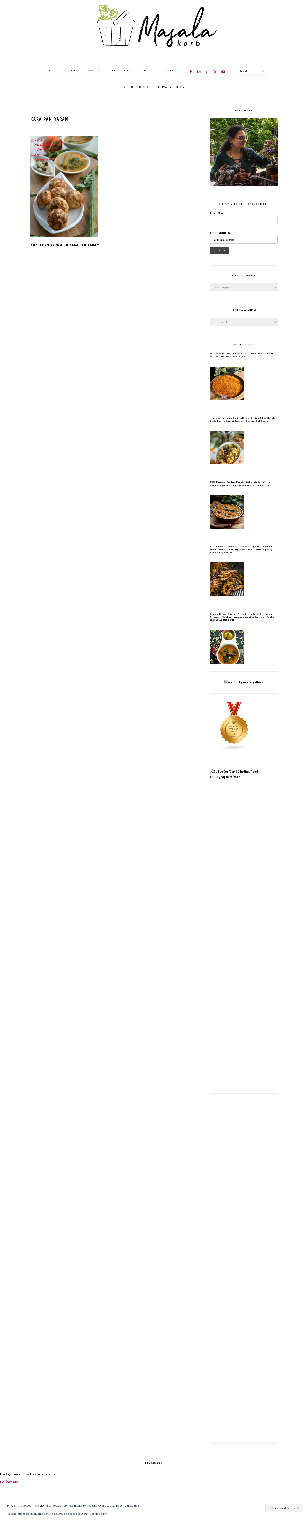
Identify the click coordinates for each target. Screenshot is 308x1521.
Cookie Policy (98, 1513)
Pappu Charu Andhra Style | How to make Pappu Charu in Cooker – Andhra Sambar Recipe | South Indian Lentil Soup (242, 617)
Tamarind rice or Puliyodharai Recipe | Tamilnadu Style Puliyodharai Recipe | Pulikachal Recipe (243, 419)
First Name (218, 213)
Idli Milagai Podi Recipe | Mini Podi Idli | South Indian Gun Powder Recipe (241, 355)
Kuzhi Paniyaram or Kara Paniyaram (65, 244)
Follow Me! (9, 1481)
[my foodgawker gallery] (243, 682)
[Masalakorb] (154, 57)
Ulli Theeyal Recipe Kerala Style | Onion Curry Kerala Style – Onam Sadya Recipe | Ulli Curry (240, 483)
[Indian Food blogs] (234, 749)
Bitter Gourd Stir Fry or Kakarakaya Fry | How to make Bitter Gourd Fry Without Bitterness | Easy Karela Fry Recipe (241, 549)
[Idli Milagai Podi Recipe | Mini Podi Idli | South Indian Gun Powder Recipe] (227, 399)
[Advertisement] (244, 863)
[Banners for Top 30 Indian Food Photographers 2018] (244, 777)
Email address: (221, 233)
